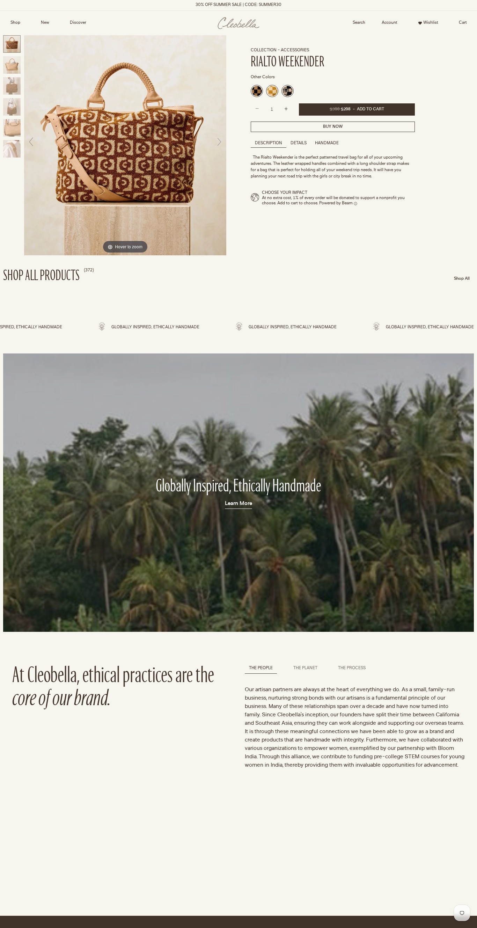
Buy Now (333, 127)
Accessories (295, 50)
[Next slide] (219, 142)
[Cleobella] (238, 23)
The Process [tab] (352, 668)
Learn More (238, 503)
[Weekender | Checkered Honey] (272, 91)
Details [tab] (299, 143)
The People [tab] (261, 668)
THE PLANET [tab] (305, 668)
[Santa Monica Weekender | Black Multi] (257, 91)
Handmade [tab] (327, 143)
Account (387, 24)
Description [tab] (268, 143)
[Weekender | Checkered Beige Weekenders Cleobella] (12, 65)
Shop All (462, 279)
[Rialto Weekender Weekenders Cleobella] (12, 44)
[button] (359, 23)
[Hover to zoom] (125, 145)
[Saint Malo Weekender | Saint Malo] (287, 91)
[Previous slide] (31, 142)
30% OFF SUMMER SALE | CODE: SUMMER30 (238, 5)
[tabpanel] (355, 728)
